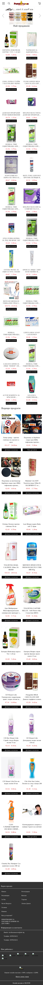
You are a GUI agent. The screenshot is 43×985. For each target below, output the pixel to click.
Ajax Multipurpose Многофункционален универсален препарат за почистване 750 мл (11, 610)
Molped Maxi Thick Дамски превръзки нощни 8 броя (32, 114)
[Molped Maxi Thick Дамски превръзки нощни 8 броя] (32, 102)
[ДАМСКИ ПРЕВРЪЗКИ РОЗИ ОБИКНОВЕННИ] (11, 102)
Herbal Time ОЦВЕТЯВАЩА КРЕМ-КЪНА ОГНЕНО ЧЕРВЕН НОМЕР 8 (11, 208)
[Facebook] (3, 944)
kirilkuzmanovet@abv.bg (16, 932)
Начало (4, 891)
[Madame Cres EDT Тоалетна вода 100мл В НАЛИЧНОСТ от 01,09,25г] (32, 467)
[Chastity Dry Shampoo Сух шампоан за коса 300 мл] (11, 852)
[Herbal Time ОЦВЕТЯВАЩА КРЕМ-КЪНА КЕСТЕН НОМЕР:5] (32, 290)
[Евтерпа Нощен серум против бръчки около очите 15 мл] (32, 638)
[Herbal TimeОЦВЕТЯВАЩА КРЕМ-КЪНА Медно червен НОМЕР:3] (11, 322)
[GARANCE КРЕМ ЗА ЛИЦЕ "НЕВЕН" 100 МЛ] (11, 353)
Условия (4, 907)
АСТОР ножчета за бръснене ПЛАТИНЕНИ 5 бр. (11, 396)
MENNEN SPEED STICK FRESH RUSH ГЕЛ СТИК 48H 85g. (32, 567)
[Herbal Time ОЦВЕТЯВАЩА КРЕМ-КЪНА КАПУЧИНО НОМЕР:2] (32, 227)
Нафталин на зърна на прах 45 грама (11, 177)
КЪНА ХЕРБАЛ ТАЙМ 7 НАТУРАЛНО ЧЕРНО (11, 82)
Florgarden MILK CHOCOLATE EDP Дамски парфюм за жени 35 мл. (32, 83)
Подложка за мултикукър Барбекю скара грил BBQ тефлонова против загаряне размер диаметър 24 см (11, 483)
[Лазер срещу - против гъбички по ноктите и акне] (11, 424)
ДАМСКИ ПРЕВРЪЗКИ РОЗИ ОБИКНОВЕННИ (11, 114)
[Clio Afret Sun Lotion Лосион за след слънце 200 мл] (32, 767)
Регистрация (26, 891)
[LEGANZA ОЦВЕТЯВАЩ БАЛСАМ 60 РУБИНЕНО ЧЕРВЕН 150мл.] (32, 384)
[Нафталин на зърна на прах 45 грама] (11, 165)
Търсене (24, 899)
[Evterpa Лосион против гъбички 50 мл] (11, 510)
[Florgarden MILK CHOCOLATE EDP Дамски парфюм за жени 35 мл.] (32, 71)
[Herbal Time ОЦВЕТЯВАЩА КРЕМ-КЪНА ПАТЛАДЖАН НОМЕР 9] (32, 353)
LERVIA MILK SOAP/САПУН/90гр (32, 333)
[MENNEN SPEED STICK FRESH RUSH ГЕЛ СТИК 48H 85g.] (32, 551)
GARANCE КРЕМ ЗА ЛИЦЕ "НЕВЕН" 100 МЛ (11, 365)
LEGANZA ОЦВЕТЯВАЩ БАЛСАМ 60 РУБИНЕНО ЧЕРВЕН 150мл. (32, 396)
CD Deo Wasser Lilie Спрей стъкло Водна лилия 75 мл (11, 740)
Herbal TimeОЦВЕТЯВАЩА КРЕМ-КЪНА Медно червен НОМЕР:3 (11, 334)
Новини (4, 911)
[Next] (39, 16)
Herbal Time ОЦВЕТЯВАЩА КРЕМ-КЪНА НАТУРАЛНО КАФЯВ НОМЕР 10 (32, 145)
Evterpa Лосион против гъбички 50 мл (11, 525)
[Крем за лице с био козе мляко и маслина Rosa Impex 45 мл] (32, 259)
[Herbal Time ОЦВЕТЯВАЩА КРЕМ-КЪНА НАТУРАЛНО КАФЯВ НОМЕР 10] (32, 133)
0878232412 (14, 936)
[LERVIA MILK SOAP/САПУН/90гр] (32, 322)
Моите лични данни (22, 976)
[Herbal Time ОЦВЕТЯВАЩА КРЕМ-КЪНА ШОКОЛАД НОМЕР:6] (11, 133)
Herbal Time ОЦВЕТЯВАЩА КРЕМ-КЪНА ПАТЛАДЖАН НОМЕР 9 (32, 365)
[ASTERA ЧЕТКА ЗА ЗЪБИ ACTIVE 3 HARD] (11, 259)
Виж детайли (32, 450)
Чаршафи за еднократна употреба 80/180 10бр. (32, 51)
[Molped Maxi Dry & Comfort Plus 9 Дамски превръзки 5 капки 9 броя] (32, 196)
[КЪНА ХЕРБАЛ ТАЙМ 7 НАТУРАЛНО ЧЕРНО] (11, 71)
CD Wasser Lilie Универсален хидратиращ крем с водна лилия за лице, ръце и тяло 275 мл (11, 697)
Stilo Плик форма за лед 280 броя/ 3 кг (11, 239)
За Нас (4, 899)
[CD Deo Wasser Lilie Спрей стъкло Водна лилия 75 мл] (11, 724)
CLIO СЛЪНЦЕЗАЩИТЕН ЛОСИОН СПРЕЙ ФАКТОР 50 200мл (11, 827)
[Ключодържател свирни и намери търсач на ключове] (32, 811)
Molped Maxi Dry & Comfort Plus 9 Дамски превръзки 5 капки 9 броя (32, 208)
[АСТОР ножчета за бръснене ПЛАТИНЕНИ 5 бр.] (11, 384)
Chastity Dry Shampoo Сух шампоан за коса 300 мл (11, 865)
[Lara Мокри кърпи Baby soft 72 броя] (32, 510)
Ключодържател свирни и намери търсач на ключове (32, 826)
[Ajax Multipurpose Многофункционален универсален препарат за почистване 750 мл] (11, 594)
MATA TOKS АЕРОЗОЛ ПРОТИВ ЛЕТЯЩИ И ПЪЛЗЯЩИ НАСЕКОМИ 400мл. (32, 177)
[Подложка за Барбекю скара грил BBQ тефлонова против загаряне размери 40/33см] (32, 424)
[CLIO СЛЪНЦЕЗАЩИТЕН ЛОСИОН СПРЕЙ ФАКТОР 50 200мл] (11, 811)
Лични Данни (26, 903)
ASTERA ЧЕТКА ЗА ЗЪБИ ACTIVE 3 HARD (11, 271)
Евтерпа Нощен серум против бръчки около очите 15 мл (32, 654)
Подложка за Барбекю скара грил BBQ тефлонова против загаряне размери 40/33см (32, 440)
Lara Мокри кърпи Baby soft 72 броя (32, 525)
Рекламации (5, 895)
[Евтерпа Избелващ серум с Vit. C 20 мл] (11, 39)
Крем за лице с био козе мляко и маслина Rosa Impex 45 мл (32, 271)
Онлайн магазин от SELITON (21, 983)
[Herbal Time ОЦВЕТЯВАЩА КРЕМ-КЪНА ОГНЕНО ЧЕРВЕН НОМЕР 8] (11, 196)
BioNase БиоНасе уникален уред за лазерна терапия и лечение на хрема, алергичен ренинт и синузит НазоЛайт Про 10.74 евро (11, 302)
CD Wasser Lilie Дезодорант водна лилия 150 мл (32, 740)
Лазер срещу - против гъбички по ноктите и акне (11, 440)
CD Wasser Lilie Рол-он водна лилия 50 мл (11, 782)
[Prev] (4, 16)
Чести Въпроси (6, 903)
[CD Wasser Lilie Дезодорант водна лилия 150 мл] (32, 724)
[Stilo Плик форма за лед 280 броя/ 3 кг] (11, 227)
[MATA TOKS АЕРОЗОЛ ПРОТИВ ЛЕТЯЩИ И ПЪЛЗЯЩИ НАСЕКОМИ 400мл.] (32, 165)
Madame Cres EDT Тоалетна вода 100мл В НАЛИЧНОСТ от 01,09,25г (32, 483)
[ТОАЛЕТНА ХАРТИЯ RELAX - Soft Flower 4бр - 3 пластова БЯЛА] (32, 594)
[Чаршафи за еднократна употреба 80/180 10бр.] (32, 39)
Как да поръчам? (7, 915)
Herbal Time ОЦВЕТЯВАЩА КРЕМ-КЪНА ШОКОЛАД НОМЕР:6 (11, 145)
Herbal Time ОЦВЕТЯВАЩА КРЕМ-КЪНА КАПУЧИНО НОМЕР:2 (32, 239)
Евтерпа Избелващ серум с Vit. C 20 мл (11, 51)
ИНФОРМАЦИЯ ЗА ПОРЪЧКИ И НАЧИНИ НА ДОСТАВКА (10, 921)
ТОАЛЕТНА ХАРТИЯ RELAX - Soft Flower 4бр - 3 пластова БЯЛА (32, 610)
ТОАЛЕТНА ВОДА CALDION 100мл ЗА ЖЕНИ (11, 567)
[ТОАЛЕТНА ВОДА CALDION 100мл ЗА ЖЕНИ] (11, 551)
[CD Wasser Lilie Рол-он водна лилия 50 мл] (11, 767)
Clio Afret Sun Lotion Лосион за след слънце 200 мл (32, 783)
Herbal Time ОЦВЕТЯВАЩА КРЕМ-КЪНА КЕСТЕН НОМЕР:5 (32, 302)
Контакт (24, 895)
